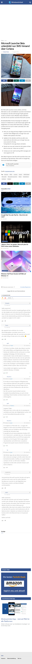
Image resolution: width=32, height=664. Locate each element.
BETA (11, 174)
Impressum (3, 658)
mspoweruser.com (10, 171)
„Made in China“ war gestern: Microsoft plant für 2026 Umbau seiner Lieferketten (14, 245)
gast (11, 378)
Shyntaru (12, 405)
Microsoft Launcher (13, 164)
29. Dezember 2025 (5, 248)
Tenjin (11, 345)
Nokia (20, 176)
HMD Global (26, 174)
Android (6, 174)
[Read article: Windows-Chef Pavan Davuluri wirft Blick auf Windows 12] (16, 261)
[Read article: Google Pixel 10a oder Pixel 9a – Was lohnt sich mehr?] (16, 202)
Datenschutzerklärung (11, 658)
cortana (15, 174)
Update (9, 178)
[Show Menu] (2, 2)
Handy (20, 174)
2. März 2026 (4, 218)
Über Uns (19, 658)
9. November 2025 (5, 277)
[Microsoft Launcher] (3, 165)
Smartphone (26, 176)
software (4, 178)
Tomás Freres (6, 51)
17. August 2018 (15, 51)
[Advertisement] (16, 21)
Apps (6, 40)
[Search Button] (30, 2)
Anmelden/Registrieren (25, 287)
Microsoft (4, 176)
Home (2, 40)
